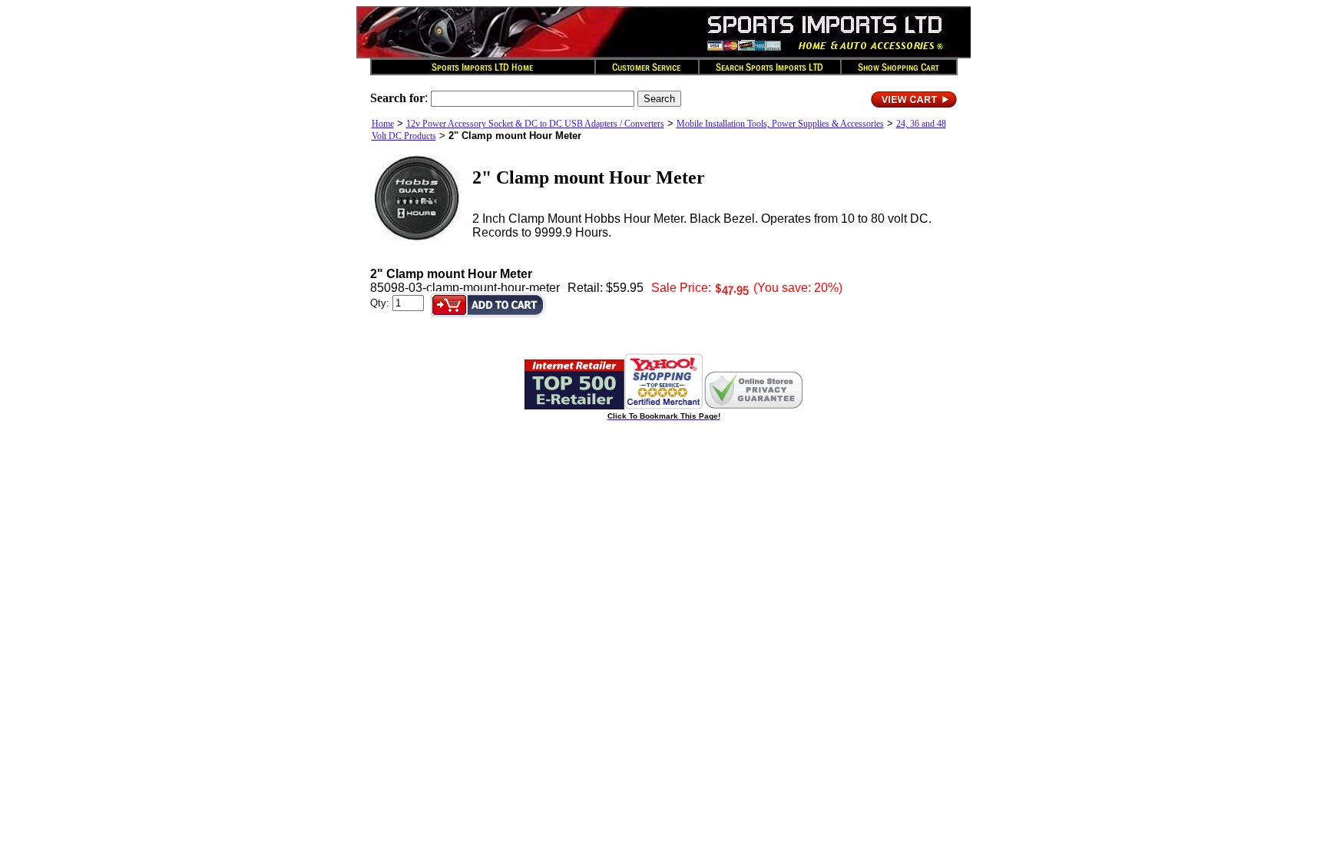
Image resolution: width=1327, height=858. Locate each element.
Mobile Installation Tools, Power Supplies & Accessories (780, 123)
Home (383, 123)
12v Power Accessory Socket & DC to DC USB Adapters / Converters (535, 123)
